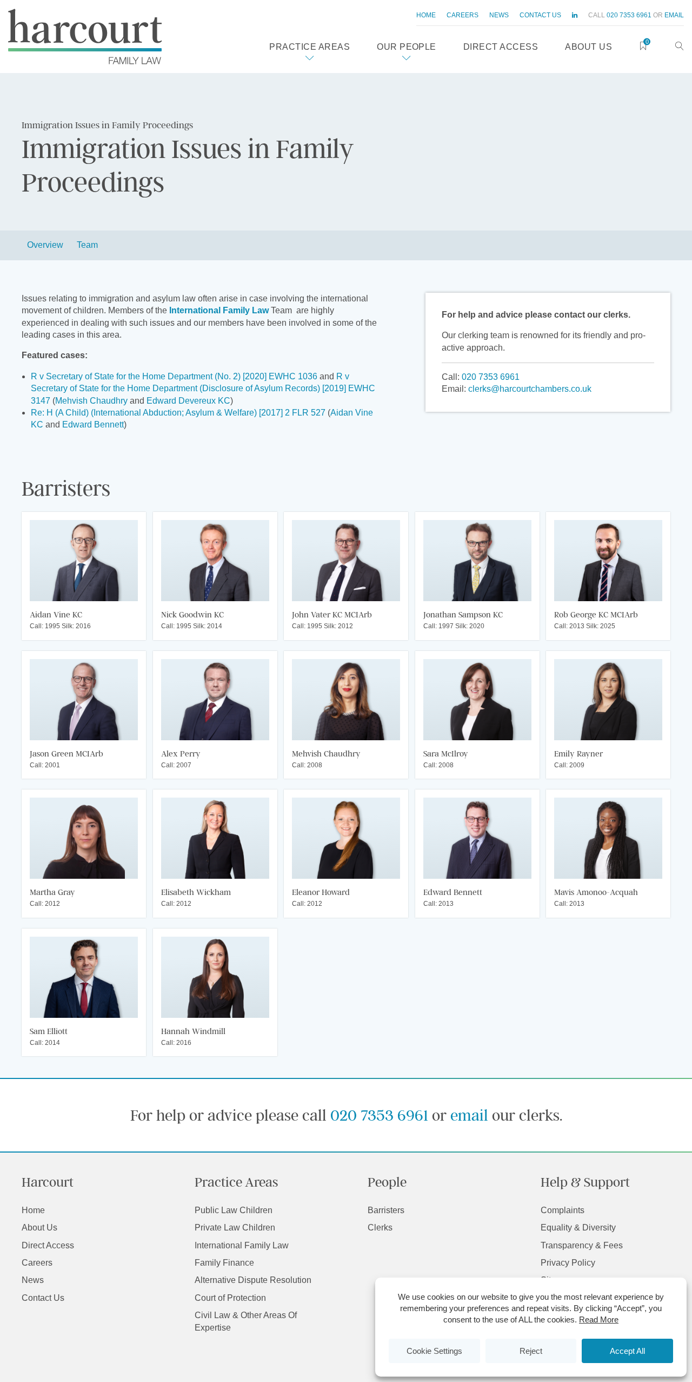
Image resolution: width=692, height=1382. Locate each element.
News (499, 15)
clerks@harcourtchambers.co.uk (529, 388)
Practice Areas (309, 46)
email (469, 1114)
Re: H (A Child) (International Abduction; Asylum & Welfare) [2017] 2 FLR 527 (178, 412)
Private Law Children (235, 1227)
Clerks (380, 1227)
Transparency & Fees (582, 1245)
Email (674, 15)
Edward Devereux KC (188, 400)
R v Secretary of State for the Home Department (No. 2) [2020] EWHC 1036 (174, 376)
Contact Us (540, 15)
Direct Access (500, 46)
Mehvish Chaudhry (91, 400)
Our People (406, 46)
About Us (588, 46)
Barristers (386, 1210)
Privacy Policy (568, 1262)
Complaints (562, 1210)
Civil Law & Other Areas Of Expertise (246, 1321)
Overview (45, 244)
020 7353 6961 (629, 15)
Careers (462, 15)
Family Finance (224, 1262)
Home (426, 15)
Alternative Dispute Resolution (253, 1280)
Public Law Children (233, 1210)
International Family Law (242, 1245)
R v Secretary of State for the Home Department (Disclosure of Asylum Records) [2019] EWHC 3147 (203, 388)
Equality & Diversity (578, 1227)
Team (87, 244)
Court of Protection (230, 1297)
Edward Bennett (93, 424)
